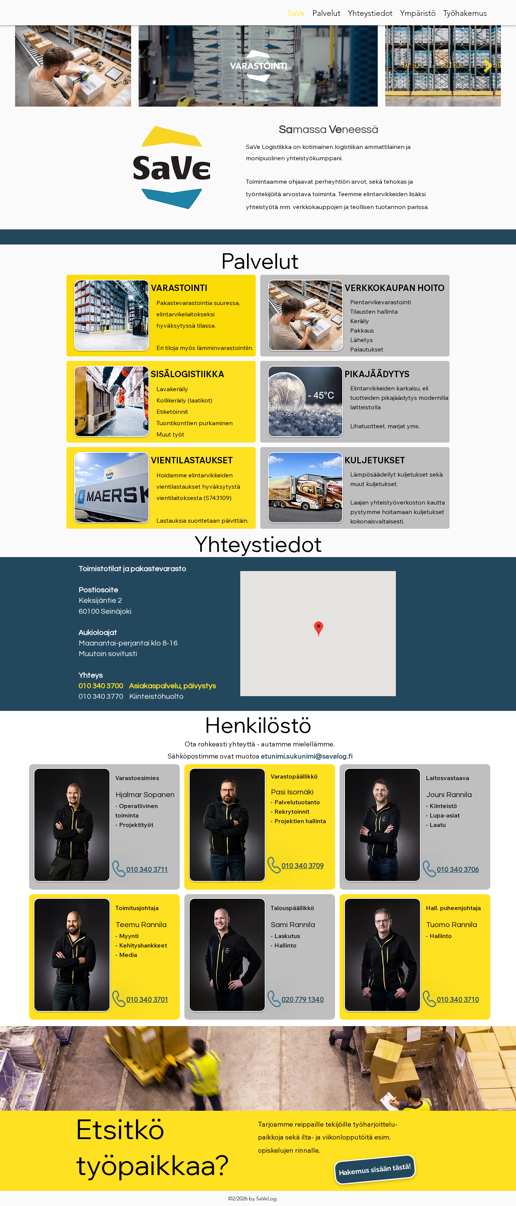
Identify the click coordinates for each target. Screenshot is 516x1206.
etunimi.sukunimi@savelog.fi (306, 756)
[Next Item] (488, 66)
